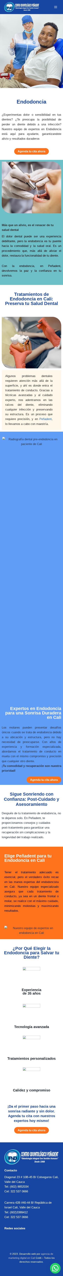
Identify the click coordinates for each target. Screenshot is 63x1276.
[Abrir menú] (55, 7)
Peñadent (45, 419)
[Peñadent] (21, 7)
